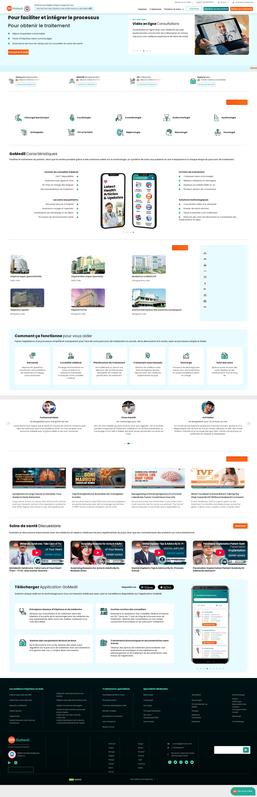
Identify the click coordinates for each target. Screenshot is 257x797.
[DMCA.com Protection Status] (75, 779)
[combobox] (225, 2)
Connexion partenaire (244, 2)
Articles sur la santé (183, 2)
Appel (205, 2)
